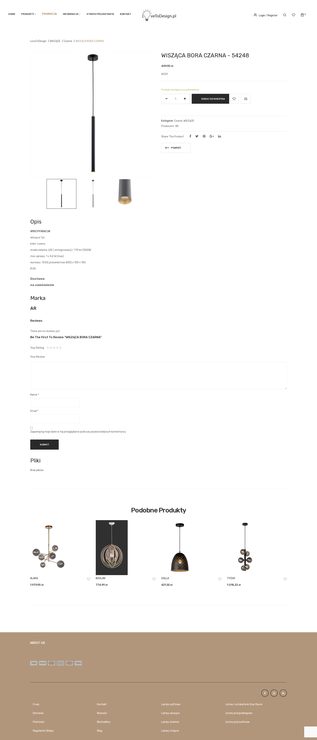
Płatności (38, 722)
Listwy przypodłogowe (238, 713)
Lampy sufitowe (170, 704)
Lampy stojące (170, 730)
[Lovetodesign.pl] (158, 14)
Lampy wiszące (170, 713)
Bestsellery (103, 722)
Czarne (68, 41)
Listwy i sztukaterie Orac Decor (244, 704)
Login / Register (268, 15)
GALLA (165, 578)
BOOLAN (100, 578)
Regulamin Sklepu (43, 730)
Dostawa (38, 713)
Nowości (102, 713)
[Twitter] (196, 136)
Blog (99, 730)
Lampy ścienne (170, 722)
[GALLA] (191, 547)
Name (34, 394)
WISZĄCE (55, 41)
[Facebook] (190, 136)
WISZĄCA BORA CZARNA (89, 41)
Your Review (37, 356)
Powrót (175, 147)
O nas (36, 704)
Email (34, 411)
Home (11, 14)
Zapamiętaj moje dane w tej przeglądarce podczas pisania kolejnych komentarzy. (78, 431)
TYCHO (231, 578)
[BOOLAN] (126, 547)
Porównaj (246, 99)
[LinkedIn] (219, 136)
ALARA (34, 578)
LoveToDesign (38, 41)
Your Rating (37, 347)
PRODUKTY (27, 14)
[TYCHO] (257, 547)
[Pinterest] (204, 136)
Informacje (71, 14)
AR (176, 126)
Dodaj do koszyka (213, 98)
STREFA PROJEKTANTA (100, 14)
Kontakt (125, 14)
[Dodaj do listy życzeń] (234, 99)
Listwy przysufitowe (237, 722)
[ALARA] (60, 547)
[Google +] (212, 136)
